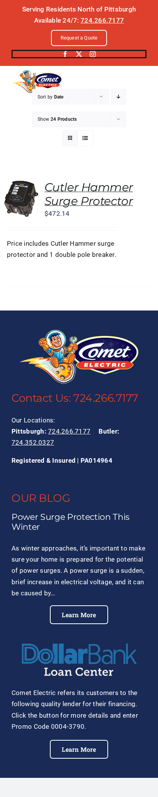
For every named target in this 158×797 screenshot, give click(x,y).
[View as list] (85, 138)
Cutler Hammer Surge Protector (88, 194)
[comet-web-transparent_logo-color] (37, 73)
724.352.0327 (33, 442)
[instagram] (93, 54)
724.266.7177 (102, 20)
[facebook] (65, 54)
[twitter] (79, 54)
